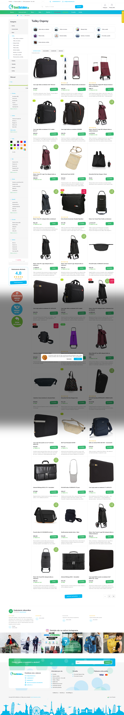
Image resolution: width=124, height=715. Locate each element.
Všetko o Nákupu (56, 680)
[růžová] (21, 145)
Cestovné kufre (15, 29)
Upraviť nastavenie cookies (36, 697)
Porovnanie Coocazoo (78, 676)
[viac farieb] (25, 149)
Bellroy (14, 125)
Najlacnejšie (46, 50)
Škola (13, 32)
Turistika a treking (16, 186)
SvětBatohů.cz (55, 692)
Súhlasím (78, 359)
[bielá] (15, 142)
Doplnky (13, 60)
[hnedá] (15, 145)
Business (14, 166)
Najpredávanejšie (36, 50)
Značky (13, 71)
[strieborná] (18, 148)
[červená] (21, 142)
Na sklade (15, 96)
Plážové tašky (16, 47)
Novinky (13, 67)
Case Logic (15, 251)
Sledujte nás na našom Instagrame (64, 630)
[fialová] (18, 145)
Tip (13, 102)
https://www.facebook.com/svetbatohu (35, 682)
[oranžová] (25, 145)
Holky (14, 231)
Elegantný (15, 168)
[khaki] (11, 148)
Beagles (14, 122)
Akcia (14, 98)
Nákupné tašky (16, 43)
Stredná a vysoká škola (17, 182)
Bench (14, 127)
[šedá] (18, 142)
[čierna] (11, 142)
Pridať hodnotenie (18, 282)
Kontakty (10, 1)
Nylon (14, 210)
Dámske (15, 224)
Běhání (14, 188)
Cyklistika (14, 190)
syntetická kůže (16, 206)
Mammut (14, 247)
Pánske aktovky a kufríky (18, 57)
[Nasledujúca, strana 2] (109, 596)
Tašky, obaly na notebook (18, 38)
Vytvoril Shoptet (112, 697)
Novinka (14, 100)
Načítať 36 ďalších (72, 596)
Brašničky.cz (62, 692)
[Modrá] (25, 142)
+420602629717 (30, 678)
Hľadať (79, 6)
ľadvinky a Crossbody (17, 52)
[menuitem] (13, 12)
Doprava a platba (17, 1)
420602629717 (30, 680)
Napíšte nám (55, 681)
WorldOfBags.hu (69, 692)
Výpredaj (13, 64)
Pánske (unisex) (16, 222)
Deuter (14, 244)
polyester (14, 202)
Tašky (13, 36)
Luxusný (15, 170)
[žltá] (15, 148)
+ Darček (14, 104)
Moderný (15, 162)
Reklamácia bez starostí (57, 683)
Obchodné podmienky (57, 687)
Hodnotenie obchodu (57, 685)
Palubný (14, 164)
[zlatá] (21, 148)
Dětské (14, 226)
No (13, 152)
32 (113, 596)
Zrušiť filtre (19, 260)
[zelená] (11, 145)
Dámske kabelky (16, 50)
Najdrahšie (53, 50)
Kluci (13, 228)
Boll (13, 242)
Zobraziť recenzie (23, 612)
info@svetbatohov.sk (31, 675)
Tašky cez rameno (16, 40)
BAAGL (14, 120)
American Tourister (16, 118)
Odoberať (108, 662)
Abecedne (61, 50)
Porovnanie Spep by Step (79, 674)
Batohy (13, 25)
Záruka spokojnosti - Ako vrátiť (28, 1)
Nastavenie (69, 359)
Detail (81, 89)
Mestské (15, 184)
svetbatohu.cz (29, 684)
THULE (14, 249)
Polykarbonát (15, 204)
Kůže (14, 208)
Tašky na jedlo (16, 45)
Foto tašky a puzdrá (17, 54)
